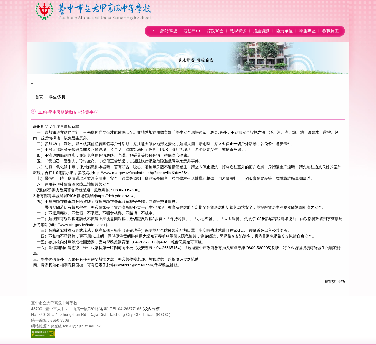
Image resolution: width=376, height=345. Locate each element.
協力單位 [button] (284, 31)
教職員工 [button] (330, 31)
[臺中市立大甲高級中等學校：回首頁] (93, 11)
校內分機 (151, 309)
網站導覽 (168, 31)
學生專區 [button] (307, 31)
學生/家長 (57, 97)
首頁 (39, 97)
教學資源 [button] (238, 31)
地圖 (103, 309)
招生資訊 (261, 31)
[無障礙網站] (43, 333)
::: (152, 31)
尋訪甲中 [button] (192, 31)
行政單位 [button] (215, 31)
